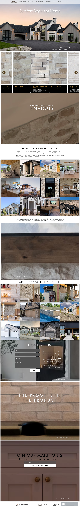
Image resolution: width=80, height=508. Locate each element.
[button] (22, 2)
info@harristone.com (49, 360)
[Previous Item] (4, 72)
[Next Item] (76, 72)
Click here (46, 365)
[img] (10, 293)
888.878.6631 (47, 505)
